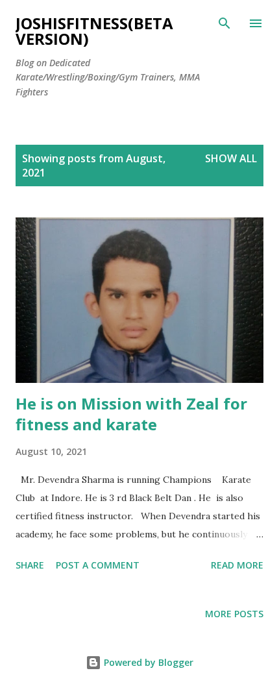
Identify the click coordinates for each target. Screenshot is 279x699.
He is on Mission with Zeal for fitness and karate (131, 414)
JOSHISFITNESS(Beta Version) (94, 30)
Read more (237, 565)
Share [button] (30, 565)
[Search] (224, 23)
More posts (234, 613)
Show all (231, 158)
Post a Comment (98, 565)
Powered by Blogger (147, 662)
